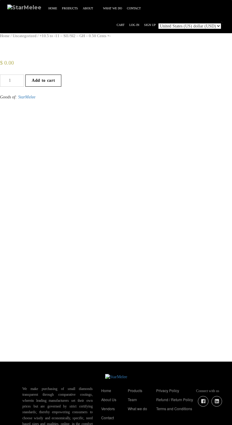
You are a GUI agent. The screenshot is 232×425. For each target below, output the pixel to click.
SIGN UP (150, 25)
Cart (120, 25)
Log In (134, 25)
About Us (108, 399)
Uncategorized (25, 36)
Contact (134, 8)
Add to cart (43, 80)
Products (70, 8)
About (88, 8)
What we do (112, 8)
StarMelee (26, 97)
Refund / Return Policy (174, 399)
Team (132, 399)
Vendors (108, 408)
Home (52, 8)
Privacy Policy (167, 390)
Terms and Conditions (174, 408)
